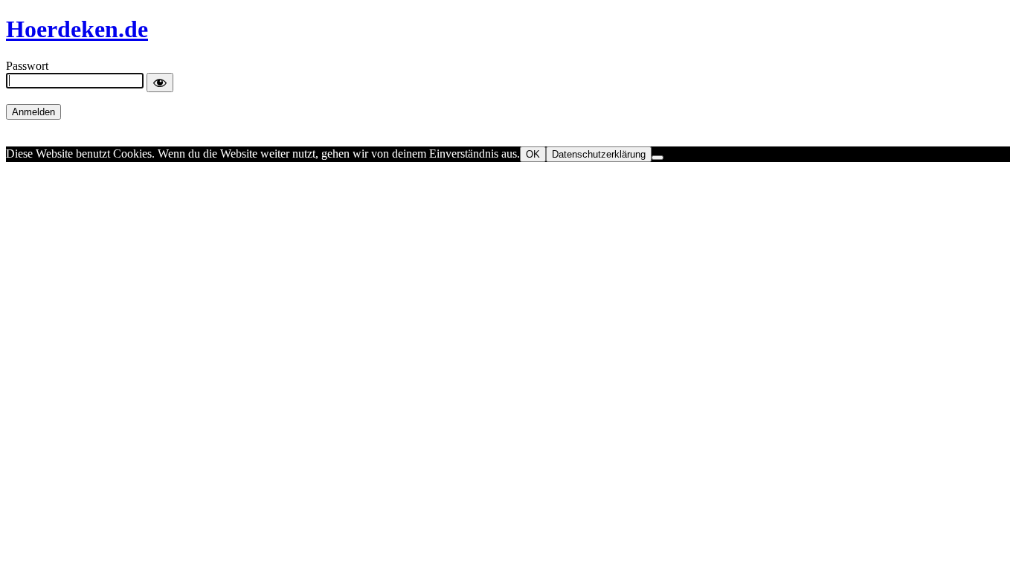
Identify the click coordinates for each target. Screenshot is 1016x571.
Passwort (27, 65)
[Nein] (657, 157)
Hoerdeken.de (77, 29)
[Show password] (160, 82)
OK (533, 154)
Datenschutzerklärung (599, 154)
